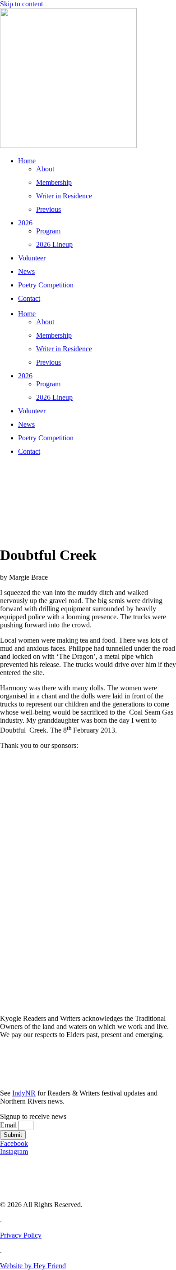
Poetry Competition (46, 285)
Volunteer (32, 258)
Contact (29, 298)
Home (27, 161)
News (26, 271)
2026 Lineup (54, 244)
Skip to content (21, 4)
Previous (48, 209)
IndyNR (24, 1093)
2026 (25, 223)
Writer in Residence (64, 196)
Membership (54, 182)
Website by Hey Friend (33, 1266)
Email (9, 1125)
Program (48, 231)
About (45, 169)
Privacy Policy (21, 1235)
